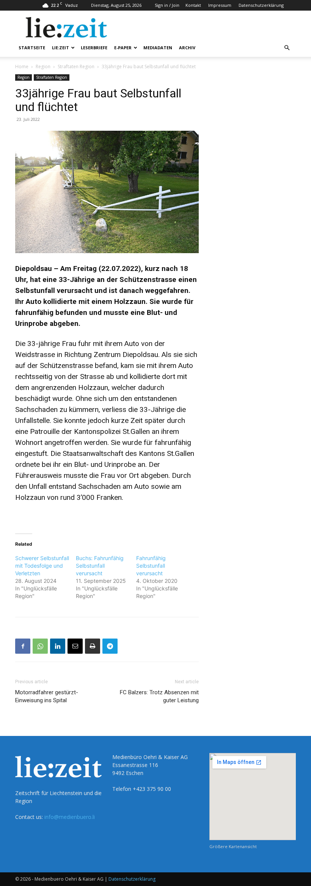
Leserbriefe (94, 47)
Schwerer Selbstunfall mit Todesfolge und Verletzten (42, 565)
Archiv (187, 47)
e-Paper (123, 47)
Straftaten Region (76, 66)
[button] (287, 48)
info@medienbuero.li (69, 816)
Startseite (32, 47)
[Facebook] (22, 646)
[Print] (92, 646)
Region (43, 66)
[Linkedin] (57, 646)
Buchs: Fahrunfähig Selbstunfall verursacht (100, 565)
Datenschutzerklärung (261, 5)
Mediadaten (157, 47)
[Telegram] (110, 646)
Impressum (219, 5)
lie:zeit (60, 47)
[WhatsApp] (40, 646)
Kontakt (193, 5)
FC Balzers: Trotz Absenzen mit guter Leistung (159, 696)
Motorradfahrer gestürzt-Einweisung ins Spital (46, 696)
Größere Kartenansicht (233, 846)
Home (21, 66)
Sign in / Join (167, 5)
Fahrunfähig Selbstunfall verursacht (151, 565)
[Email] (75, 646)
